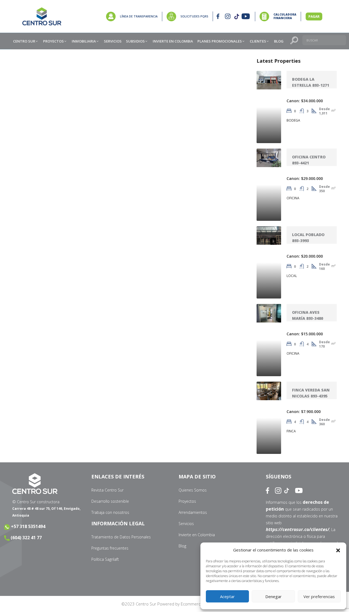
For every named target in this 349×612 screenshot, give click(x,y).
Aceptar (227, 596)
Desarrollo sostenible (110, 501)
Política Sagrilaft (105, 559)
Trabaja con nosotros (110, 512)
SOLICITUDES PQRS (194, 16)
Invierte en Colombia (197, 534)
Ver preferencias (319, 596)
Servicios (186, 523)
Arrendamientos (193, 512)
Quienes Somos (193, 490)
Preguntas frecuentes (109, 548)
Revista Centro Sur (107, 490)
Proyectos (187, 501)
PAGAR (314, 16)
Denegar (273, 596)
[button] (338, 550)
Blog (182, 545)
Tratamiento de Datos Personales (121, 536)
